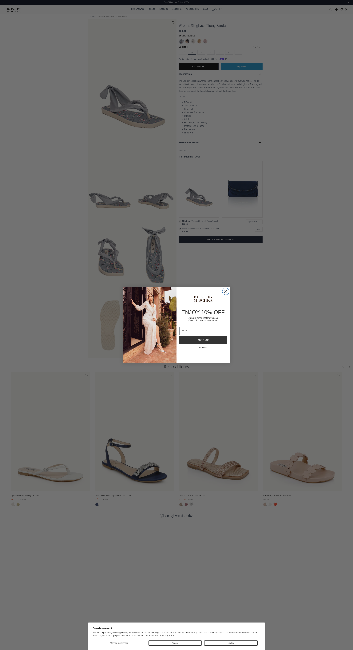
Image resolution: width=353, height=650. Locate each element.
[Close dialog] (225, 291)
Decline (231, 643)
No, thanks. (203, 347)
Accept (175, 643)
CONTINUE (203, 340)
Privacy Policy (168, 635)
